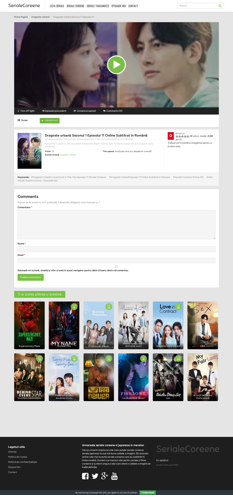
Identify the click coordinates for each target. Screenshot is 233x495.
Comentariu (25, 207)
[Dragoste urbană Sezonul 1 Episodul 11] (116, 64)
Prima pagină (21, 17)
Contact (133, 6)
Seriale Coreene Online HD (189, 177)
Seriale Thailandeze (98, 6)
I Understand (148, 492)
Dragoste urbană (40, 17)
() (114, 110)
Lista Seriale (57, 6)
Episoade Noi (119, 6)
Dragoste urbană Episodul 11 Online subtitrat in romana (140, 177)
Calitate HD (51, 120)
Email (21, 255)
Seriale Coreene (75, 6)
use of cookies (130, 492)
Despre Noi (14, 467)
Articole (12, 451)
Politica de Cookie (17, 456)
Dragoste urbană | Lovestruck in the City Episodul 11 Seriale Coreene (69, 177)
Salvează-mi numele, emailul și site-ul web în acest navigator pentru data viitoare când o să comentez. (73, 270)
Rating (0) (180, 133)
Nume (22, 243)
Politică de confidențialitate (22, 462)
